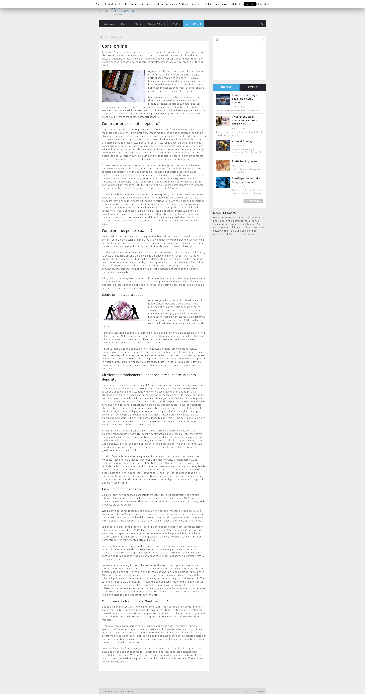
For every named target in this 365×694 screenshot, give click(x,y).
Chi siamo (259, 691)
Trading (175, 23)
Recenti (253, 87)
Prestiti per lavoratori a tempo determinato (246, 180)
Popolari (226, 87)
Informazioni (262, 4)
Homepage (108, 23)
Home (106, 37)
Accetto (250, 4)
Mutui (138, 23)
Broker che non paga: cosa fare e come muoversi (244, 99)
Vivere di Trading (242, 141)
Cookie (247, 691)
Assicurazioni (156, 23)
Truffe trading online (244, 161)
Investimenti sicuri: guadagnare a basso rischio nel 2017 (244, 120)
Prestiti (124, 23)
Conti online (193, 23)
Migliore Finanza (126, 691)
